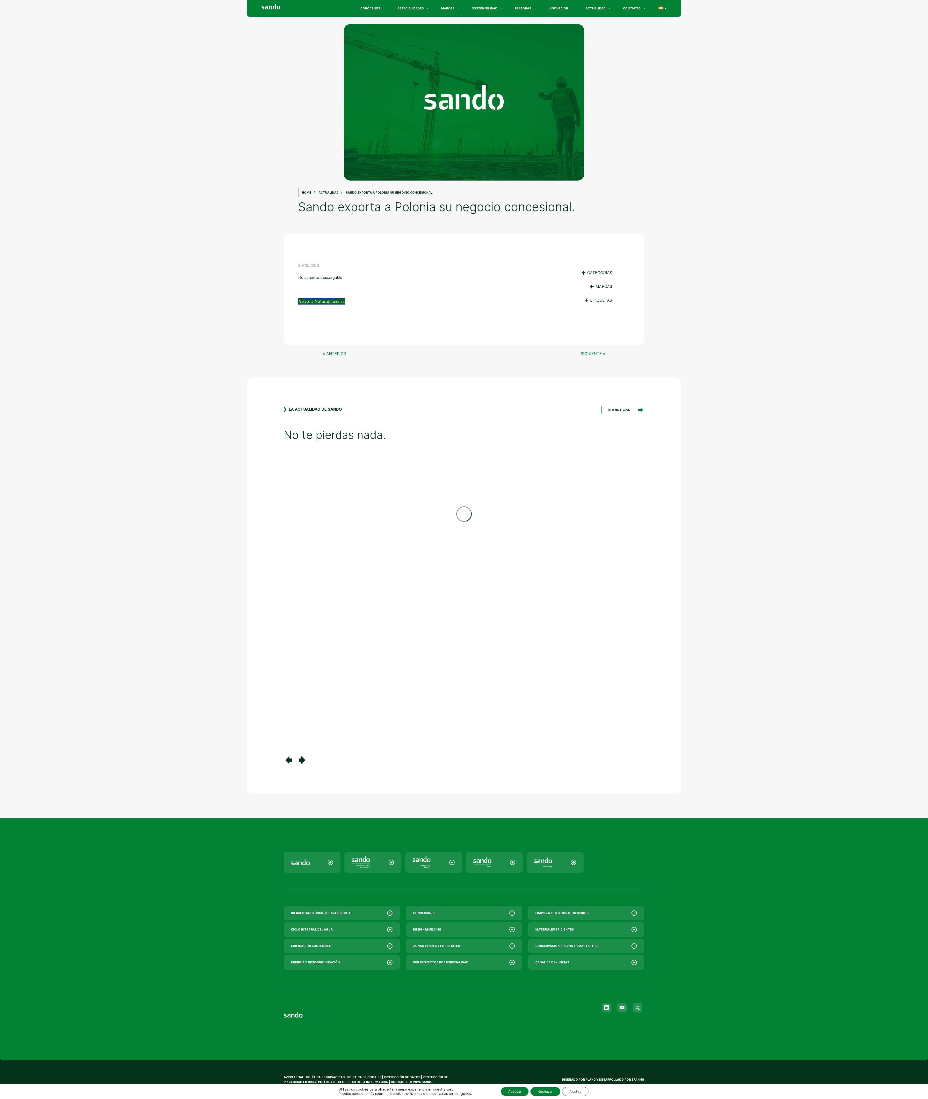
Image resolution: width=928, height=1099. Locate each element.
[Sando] (279, 7)
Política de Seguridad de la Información (353, 1082)
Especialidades (411, 8)
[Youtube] (622, 1007)
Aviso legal (294, 1077)
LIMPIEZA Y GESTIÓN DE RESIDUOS (561, 913)
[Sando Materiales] (555, 862)
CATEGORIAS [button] (596, 272)
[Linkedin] (606, 1007)
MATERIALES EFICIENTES (554, 929)
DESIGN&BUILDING (427, 929)
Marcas (447, 8)
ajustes (465, 1094)
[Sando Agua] (494, 862)
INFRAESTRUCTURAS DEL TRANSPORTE (321, 913)
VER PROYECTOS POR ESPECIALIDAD (440, 962)
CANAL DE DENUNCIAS (552, 962)
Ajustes (575, 1091)
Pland (591, 1079)
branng (637, 1079)
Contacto (632, 8)
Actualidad (596, 8)
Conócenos (370, 8)
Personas (523, 8)
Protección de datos (402, 1077)
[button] (288, 760)
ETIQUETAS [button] (598, 300)
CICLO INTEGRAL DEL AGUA (312, 929)
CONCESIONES (424, 913)
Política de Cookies (364, 1077)
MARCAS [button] (600, 286)
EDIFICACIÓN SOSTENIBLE (311, 946)
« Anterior (334, 353)
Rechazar (545, 1091)
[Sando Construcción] (372, 862)
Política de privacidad (326, 1077)
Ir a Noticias (619, 410)
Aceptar (514, 1091)
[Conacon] (433, 862)
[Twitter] (637, 1007)
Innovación (558, 8)
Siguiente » (593, 353)
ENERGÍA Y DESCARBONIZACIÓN (315, 962)
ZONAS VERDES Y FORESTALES (436, 946)
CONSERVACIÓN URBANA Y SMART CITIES (566, 946)
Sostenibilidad (484, 8)
